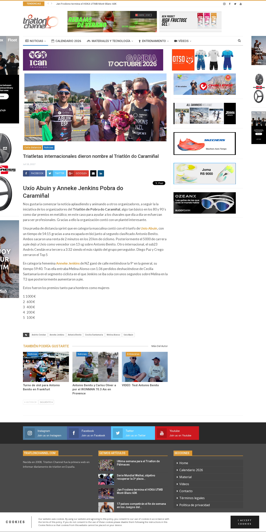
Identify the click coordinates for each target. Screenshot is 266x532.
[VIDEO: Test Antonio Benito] (145, 367)
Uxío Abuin (149, 228)
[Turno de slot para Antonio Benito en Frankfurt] (46, 367)
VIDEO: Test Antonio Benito (140, 385)
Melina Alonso (113, 335)
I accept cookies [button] (245, 522)
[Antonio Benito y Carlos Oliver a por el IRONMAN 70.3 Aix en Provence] (95, 367)
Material (185, 477)
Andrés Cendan (39, 335)
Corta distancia (32, 147)
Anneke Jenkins (68, 263)
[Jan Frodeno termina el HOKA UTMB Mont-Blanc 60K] (106, 493)
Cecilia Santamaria (94, 335)
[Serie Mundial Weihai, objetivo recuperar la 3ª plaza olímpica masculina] (106, 479)
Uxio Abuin (128, 335)
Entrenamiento (154, 41)
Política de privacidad (194, 505)
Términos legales (192, 498)
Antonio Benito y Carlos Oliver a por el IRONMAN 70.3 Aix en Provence (94, 389)
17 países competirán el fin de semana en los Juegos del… (141, 505)
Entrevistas (133, 354)
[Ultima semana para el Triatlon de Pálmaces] (106, 465)
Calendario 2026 (68, 41)
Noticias (36, 41)
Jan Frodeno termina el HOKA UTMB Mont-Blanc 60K (86, 3)
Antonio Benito (74, 335)
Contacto (186, 491)
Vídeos (183, 41)
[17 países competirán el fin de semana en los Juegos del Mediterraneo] (106, 507)
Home (183, 463)
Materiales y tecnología (111, 41)
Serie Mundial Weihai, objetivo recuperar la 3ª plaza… (136, 477)
